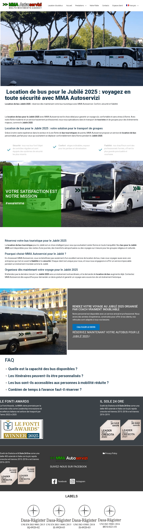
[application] (85, 5)
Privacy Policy (111, 453)
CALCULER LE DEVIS (86, 327)
